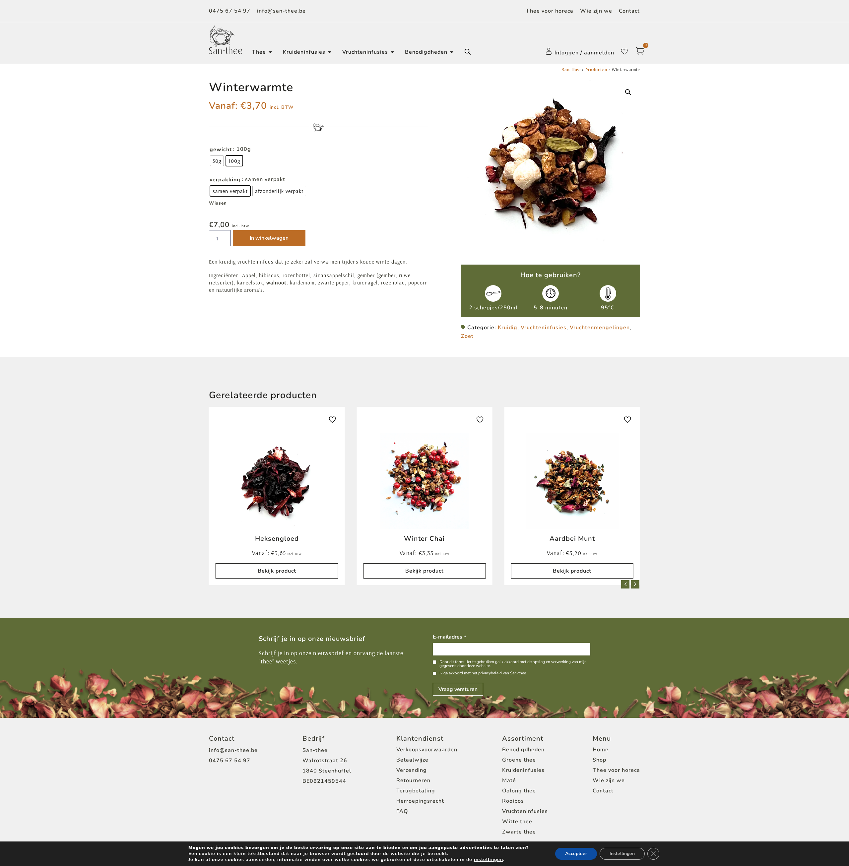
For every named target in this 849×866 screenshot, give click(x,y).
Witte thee (517, 821)
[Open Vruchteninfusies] (392, 52)
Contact (629, 11)
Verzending (411, 770)
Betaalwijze (412, 760)
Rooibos (513, 801)
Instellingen (622, 853)
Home (601, 749)
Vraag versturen (458, 689)
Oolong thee (519, 790)
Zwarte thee (519, 832)
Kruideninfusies (523, 770)
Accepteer (576, 853)
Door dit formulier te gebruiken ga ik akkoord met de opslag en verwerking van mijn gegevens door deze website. (513, 664)
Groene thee (519, 760)
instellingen (488, 860)
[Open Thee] (270, 52)
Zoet (467, 336)
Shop (599, 760)
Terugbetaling (415, 790)
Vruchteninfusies (543, 327)
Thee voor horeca (549, 11)
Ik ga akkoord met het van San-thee (482, 673)
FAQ (402, 811)
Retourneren (413, 780)
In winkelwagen (269, 238)
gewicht (221, 149)
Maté (509, 780)
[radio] (217, 161)
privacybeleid (490, 673)
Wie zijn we (596, 11)
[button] (628, 92)
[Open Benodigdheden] (451, 52)
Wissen (218, 203)
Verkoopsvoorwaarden (426, 749)
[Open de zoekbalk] (467, 52)
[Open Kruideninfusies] (329, 52)
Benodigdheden (523, 749)
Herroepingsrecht (420, 801)
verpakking (225, 179)
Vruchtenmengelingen (600, 327)
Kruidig (507, 327)
